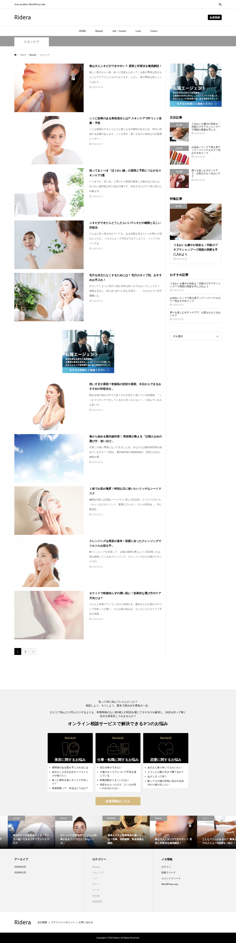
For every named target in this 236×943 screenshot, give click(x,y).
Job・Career (119, 31)
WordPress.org (169, 884)
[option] (23, 832)
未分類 (96, 895)
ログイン (166, 866)
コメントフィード (171, 878)
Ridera (22, 17)
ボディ (96, 884)
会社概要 (42, 922)
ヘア (94, 878)
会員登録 (215, 17)
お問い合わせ (86, 922)
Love (138, 31)
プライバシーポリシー (63, 922)
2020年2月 (20, 872)
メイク (96, 890)
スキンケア (31, 42)
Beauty (99, 31)
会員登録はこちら (118, 801)
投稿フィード (168, 872)
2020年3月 (20, 866)
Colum (153, 31)
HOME (82, 31)
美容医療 (97, 901)
